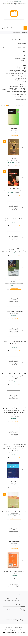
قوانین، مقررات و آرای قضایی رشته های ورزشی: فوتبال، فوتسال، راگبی (14, 342)
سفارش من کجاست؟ (17, 3)
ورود (3, 28)
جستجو (23, 32)
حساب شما (23, 3)
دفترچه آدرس (22, 610)
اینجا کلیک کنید (9, 619)
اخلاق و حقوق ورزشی (14, 249)
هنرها (23, 60)
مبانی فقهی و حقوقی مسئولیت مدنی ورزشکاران (14, 511)
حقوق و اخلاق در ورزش (14, 541)
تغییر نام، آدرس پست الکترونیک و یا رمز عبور (16, 609)
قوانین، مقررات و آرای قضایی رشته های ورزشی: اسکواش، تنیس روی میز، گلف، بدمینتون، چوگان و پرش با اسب (14, 376)
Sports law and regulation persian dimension (14, 280)
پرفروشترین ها (9, 627)
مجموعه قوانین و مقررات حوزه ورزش (14, 311)
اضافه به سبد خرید (14, 135)
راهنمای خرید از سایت (20, 621)
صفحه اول (20, 627)
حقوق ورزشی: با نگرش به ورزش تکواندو (14, 219)
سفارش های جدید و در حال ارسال (12, 599)
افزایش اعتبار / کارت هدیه (8, 3)
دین (23, 53)
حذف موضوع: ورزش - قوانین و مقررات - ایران (17, 39)
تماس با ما (14, 4)
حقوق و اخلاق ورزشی (14, 189)
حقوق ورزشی (14, 128)
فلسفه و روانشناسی (20, 58)
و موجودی (3, 105)
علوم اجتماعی (21, 56)
